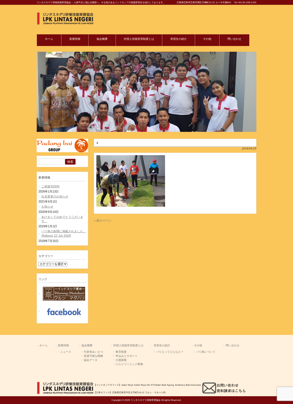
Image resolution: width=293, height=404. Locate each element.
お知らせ (47, 206)
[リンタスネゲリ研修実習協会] (65, 23)
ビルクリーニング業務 (129, 364)
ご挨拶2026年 (50, 186)
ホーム (43, 345)
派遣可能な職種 (93, 356)
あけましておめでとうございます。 (62, 219)
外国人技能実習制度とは (128, 345)
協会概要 (86, 345)
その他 (198, 345)
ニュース (65, 351)
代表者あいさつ (93, 351)
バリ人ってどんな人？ (170, 351)
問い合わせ (232, 345)
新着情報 (63, 345)
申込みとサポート (127, 356)
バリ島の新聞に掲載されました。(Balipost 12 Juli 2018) (63, 233)
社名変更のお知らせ (54, 196)
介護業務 (121, 360)
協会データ (91, 360)
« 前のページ (102, 220)
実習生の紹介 (162, 345)
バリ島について (205, 351)
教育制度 (121, 351)
